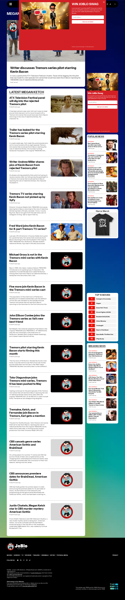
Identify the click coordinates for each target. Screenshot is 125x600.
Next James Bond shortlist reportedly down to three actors (95, 145)
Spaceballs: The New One (104, 334)
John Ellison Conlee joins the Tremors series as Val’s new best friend (27, 318)
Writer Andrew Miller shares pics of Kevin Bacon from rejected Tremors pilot (26, 165)
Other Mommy (101, 321)
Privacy (115, 555)
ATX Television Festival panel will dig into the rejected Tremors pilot (27, 101)
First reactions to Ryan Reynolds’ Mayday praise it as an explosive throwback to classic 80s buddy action (96, 187)
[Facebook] (23, 560)
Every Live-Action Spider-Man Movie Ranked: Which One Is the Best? (96, 366)
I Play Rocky (100, 339)
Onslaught (99, 325)
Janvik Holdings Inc (36, 573)
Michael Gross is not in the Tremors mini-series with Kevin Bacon (28, 258)
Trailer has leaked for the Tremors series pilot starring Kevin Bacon (27, 133)
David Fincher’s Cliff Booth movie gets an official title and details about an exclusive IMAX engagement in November (96, 172)
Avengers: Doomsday (103, 299)
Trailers (36, 555)
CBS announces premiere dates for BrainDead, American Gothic (28, 476)
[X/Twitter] (21, 560)
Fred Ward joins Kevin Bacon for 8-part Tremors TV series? (28, 227)
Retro (52, 555)
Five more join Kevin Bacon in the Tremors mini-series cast (27, 288)
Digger (98, 303)
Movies (9, 555)
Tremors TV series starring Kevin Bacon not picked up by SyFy (27, 197)
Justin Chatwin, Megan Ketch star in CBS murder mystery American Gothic (27, 508)
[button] (10, 4)
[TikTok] (110, 4)
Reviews (28, 555)
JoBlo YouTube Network (15, 574)
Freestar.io (34, 584)
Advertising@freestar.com (29, 586)
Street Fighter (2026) (103, 312)
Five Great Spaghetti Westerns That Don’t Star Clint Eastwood (95, 354)
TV (22, 555)
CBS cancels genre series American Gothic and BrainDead (25, 444)
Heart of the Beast (102, 330)
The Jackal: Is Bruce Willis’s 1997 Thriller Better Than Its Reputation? (95, 415)
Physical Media (62, 555)
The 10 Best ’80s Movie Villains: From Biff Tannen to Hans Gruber (96, 403)
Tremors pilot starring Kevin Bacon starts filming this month (26, 350)
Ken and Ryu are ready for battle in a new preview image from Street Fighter (95, 200)
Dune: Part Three (102, 308)
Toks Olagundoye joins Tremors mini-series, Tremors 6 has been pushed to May (28, 380)
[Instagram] (107, 4)
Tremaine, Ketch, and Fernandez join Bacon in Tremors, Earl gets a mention (27, 412)
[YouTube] (17, 560)
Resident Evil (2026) (103, 316)
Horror (17, 555)
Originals (44, 555)
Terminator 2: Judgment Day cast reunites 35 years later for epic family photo (96, 157)
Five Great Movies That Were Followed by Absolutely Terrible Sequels (96, 391)
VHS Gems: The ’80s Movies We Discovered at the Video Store (96, 378)
